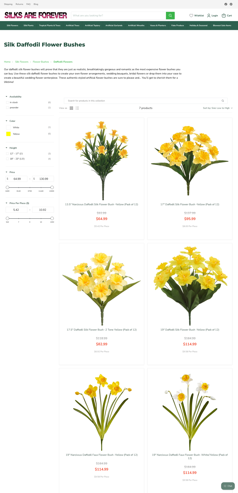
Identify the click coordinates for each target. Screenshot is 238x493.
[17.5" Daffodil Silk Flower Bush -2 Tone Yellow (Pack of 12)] (102, 286)
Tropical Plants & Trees (49, 25)
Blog (36, 4)
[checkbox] (29, 102)
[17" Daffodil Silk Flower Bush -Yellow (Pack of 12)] (190, 160)
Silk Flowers (12, 25)
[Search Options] (226, 101)
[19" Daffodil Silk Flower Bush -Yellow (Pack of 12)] (190, 286)
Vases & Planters (158, 25)
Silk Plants (29, 25)
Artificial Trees (72, 25)
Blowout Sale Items (222, 25)
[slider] (7, 187)
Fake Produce (177, 25)
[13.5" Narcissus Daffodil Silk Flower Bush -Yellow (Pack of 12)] (102, 160)
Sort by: (216, 108)
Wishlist (199, 15)
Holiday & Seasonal (199, 25)
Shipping (8, 4)
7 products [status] (145, 108)
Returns (19, 4)
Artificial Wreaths (136, 25)
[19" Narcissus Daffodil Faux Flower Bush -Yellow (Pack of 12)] (102, 411)
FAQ (28, 4)
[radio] (71, 108)
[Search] (170, 15)
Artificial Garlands (114, 25)
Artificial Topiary (92, 25)
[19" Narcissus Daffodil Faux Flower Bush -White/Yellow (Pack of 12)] (190, 411)
